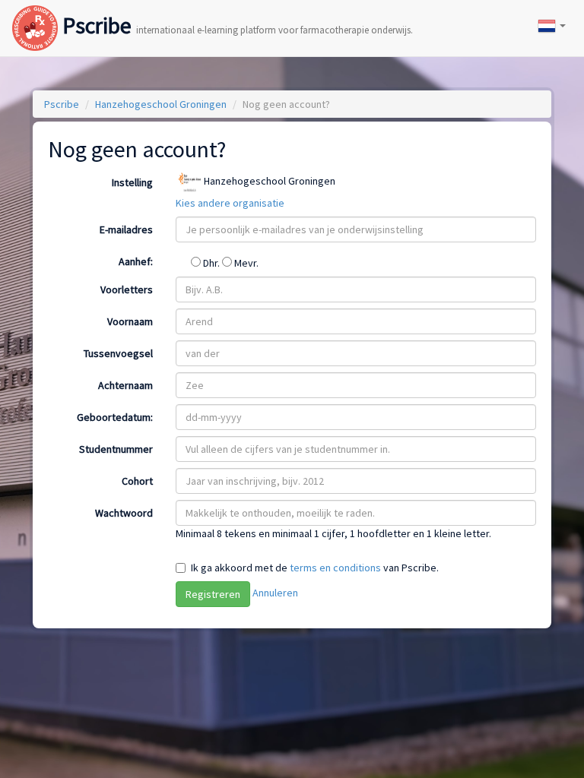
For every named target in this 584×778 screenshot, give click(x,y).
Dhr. (211, 263)
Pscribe (235, 13)
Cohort (137, 481)
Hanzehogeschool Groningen (161, 104)
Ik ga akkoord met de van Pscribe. (315, 567)
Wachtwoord (124, 513)
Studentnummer (116, 449)
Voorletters (126, 289)
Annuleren (275, 592)
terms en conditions (335, 567)
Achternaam (125, 385)
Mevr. (245, 263)
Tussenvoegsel (118, 353)
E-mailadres (126, 229)
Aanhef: (136, 261)
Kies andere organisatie (230, 203)
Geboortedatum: (115, 417)
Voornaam (130, 321)
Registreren (213, 594)
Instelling (132, 182)
